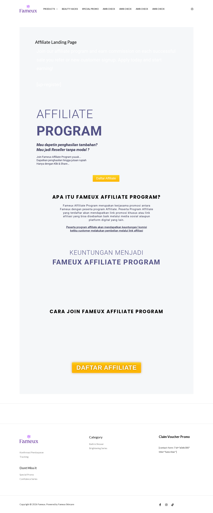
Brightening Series (98, 448)
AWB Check (109, 9)
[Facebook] (160, 504)
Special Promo (90, 9)
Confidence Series (28, 478)
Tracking (24, 456)
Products (49, 9)
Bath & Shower (96, 444)
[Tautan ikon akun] (192, 9)
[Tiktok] (172, 504)
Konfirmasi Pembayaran (32, 452)
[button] (56, 9)
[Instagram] (166, 504)
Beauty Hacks (70, 9)
